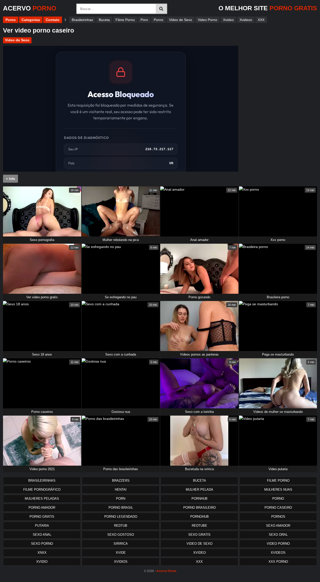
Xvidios (121, 561)
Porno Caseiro (278, 507)
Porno (11, 20)
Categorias (31, 20)
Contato (53, 20)
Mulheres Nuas (278, 489)
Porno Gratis (42, 516)
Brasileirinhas (82, 20)
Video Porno (207, 20)
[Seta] (65, 20)
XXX (261, 20)
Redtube (199, 525)
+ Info (10, 179)
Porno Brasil (120, 507)
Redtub (120, 525)
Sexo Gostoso (120, 534)
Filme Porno (125, 20)
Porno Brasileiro (199, 507)
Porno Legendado (120, 516)
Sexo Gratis (199, 534)
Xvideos (246, 20)
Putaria (42, 525)
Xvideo (228, 20)
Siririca (121, 543)
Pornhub (200, 498)
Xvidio (42, 561)
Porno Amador (41, 507)
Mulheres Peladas (42, 498)
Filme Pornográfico (41, 489)
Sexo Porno (42, 543)
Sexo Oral (278, 534)
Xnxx (42, 552)
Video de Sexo (180, 20)
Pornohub (199, 516)
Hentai (120, 489)
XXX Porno (278, 561)
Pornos (278, 516)
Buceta (104, 20)
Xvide (121, 552)
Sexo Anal (42, 534)
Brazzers (121, 480)
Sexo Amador (278, 525)
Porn (144, 20)
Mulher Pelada (199, 489)
